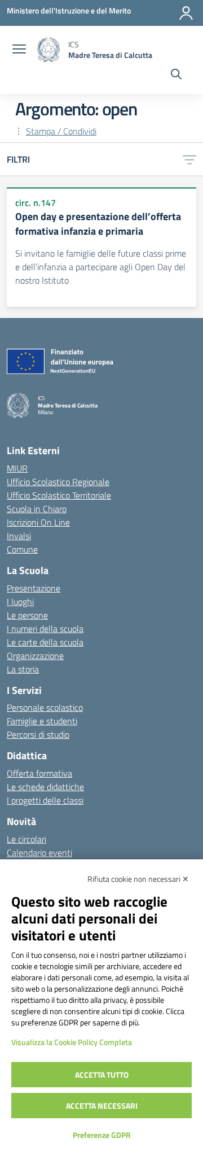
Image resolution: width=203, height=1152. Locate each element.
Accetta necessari (102, 1105)
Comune (22, 549)
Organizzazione (35, 655)
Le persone (27, 615)
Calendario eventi (39, 852)
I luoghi (20, 601)
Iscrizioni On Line (38, 522)
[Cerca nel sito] (176, 75)
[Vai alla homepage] (48, 49)
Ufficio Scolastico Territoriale (59, 495)
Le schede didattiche (45, 787)
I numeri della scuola (45, 628)
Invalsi (19, 536)
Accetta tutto (102, 1075)
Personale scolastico (45, 707)
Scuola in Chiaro (37, 509)
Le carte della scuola (45, 642)
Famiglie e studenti (42, 721)
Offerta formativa (39, 773)
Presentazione (33, 588)
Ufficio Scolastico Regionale (58, 481)
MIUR (17, 468)
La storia (23, 669)
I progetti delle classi (45, 800)
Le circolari (26, 839)
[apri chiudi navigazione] (19, 50)
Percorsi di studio (38, 734)
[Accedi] (186, 13)
